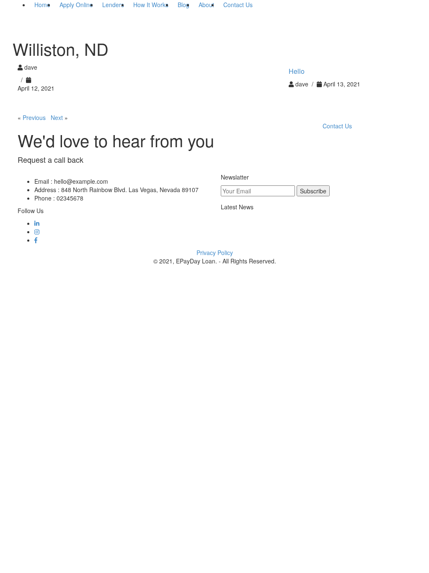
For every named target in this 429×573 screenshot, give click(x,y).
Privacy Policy (214, 252)
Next (57, 117)
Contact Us (337, 126)
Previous (34, 117)
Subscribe (313, 191)
